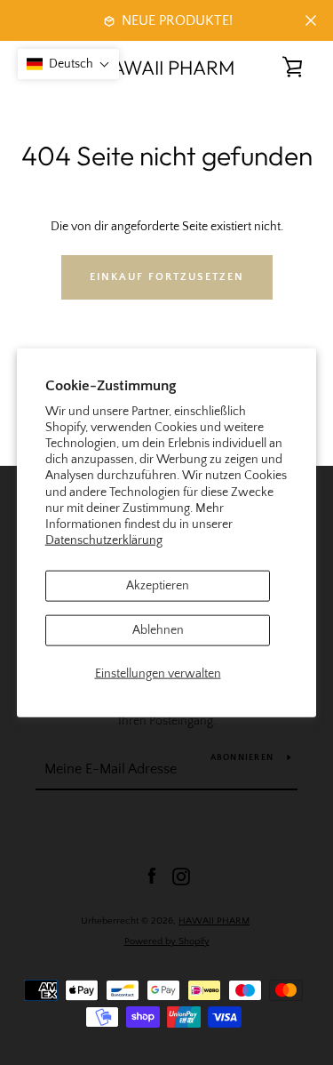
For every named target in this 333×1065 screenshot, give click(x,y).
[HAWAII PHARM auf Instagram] (181, 876)
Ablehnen (158, 630)
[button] (68, 64)
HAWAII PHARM (166, 67)
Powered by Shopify (167, 941)
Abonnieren (242, 758)
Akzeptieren (157, 586)
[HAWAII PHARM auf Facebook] (152, 876)
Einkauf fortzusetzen (167, 277)
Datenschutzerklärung (104, 540)
